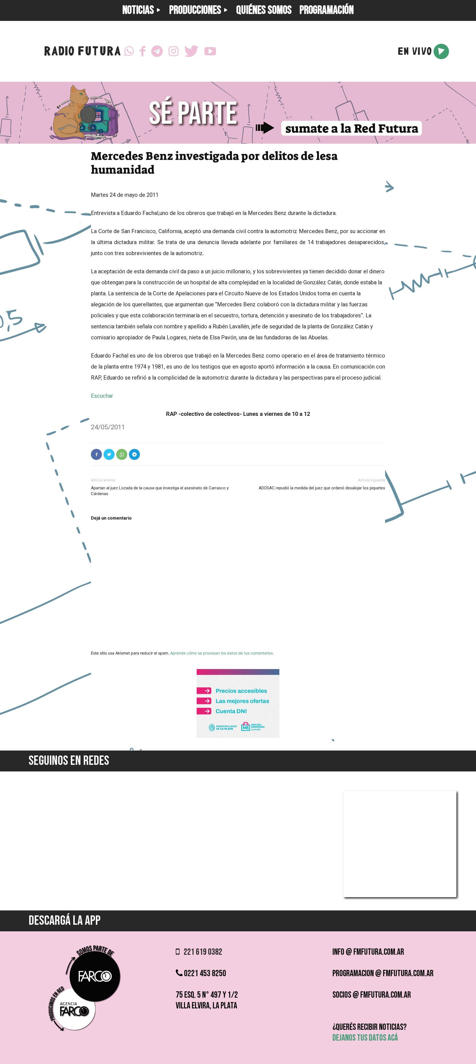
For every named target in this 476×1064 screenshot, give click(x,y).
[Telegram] (157, 51)
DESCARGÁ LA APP (65, 921)
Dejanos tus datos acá (365, 1038)
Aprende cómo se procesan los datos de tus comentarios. (222, 653)
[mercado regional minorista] (238, 736)
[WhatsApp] (129, 51)
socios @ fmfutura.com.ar (371, 995)
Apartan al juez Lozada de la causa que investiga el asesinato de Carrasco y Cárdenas (160, 490)
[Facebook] (142, 51)
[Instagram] (173, 51)
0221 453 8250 (204, 973)
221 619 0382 (201, 952)
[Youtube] (210, 51)
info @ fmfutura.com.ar (368, 952)
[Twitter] (191, 51)
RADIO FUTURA (82, 52)
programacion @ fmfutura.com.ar (383, 973)
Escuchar (102, 395)
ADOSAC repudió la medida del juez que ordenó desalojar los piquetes (322, 487)
